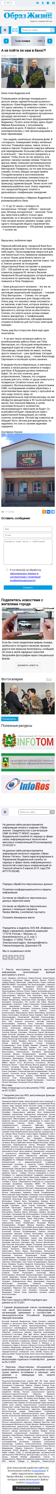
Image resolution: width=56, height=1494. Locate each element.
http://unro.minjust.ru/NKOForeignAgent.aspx (24, 1300)
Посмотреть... (10, 718)
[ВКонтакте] (48, 512)
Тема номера (22, 40)
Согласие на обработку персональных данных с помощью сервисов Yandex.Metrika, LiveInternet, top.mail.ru (24, 909)
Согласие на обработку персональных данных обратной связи (24, 899)
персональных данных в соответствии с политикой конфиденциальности (25, 577)
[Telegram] (53, 512)
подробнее (38, 1470)
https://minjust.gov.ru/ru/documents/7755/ (23, 1088)
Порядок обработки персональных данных (27, 884)
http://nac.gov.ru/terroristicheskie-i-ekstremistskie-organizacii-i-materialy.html (28, 1358)
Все (49, 679)
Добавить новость (28, 665)
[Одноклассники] (44, 512)
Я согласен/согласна (28, 1488)
